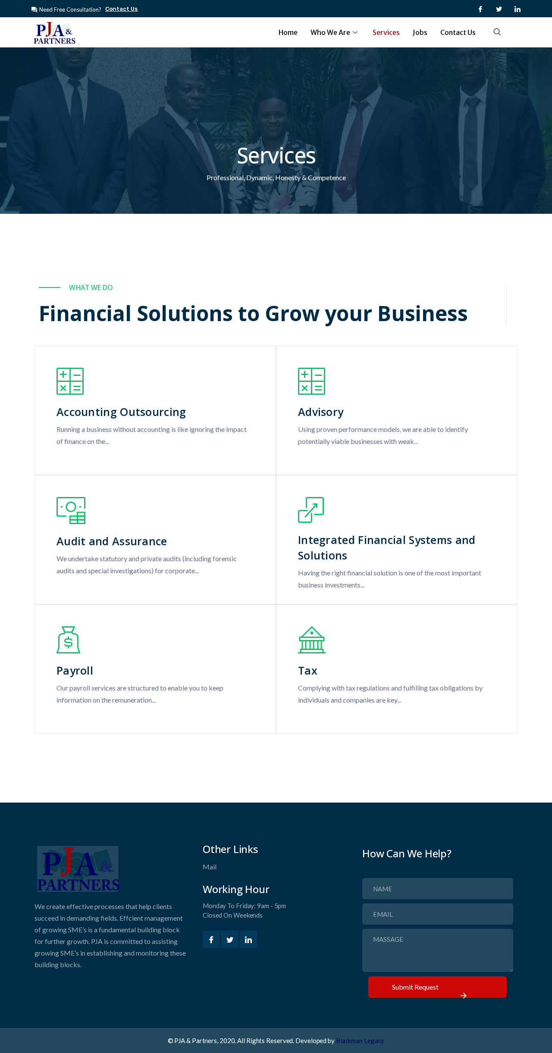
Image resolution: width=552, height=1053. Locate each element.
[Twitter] (498, 8)
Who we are (330, 32)
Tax (307, 670)
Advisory (320, 411)
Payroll (74, 670)
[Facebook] (480, 8)
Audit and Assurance (111, 541)
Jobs (420, 32)
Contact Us (458, 32)
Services (386, 32)
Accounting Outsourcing (121, 411)
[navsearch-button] (497, 32)
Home (288, 32)
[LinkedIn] (517, 8)
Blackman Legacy (360, 1040)
